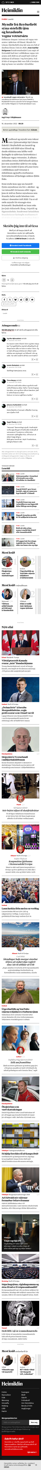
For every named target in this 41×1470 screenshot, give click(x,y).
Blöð (23, 1395)
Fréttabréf (25, 1400)
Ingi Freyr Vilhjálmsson (11, 117)
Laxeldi (10, 19)
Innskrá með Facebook (21, 245)
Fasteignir (25, 1392)
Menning (5, 1400)
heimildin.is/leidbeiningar (21, 265)
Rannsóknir (6, 1395)
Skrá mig (34, 1422)
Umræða (5, 1403)
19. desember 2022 (14, 367)
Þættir (4, 1411)
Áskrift (24, 1397)
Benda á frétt (26, 1406)
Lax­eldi (5, 313)
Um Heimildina (27, 1403)
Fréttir (4, 19)
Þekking (5, 1406)
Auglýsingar (26, 1408)
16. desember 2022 (14, 382)
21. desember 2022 (14, 340)
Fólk (3, 1397)
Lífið (3, 1408)
